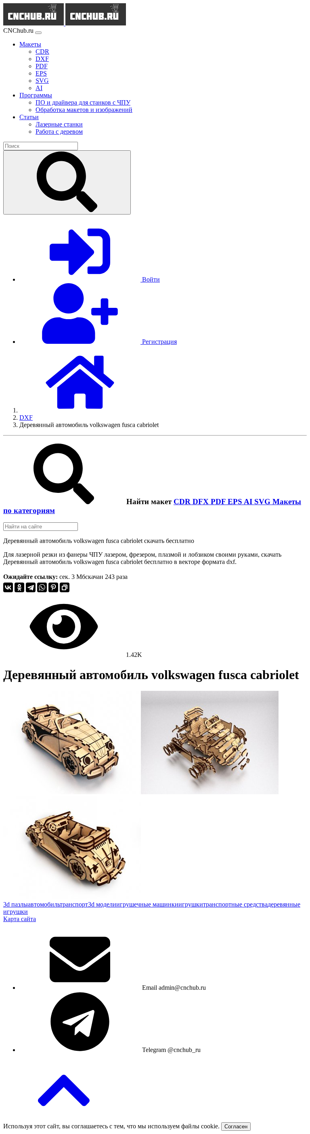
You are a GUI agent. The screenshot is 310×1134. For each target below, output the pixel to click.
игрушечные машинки (147, 904)
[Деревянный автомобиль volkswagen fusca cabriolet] (72, 792)
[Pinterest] (53, 587)
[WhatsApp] (42, 587)
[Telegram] (31, 587)
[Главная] (79, 410)
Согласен (235, 1126)
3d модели (102, 904)
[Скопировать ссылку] (64, 587)
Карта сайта (19, 918)
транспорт (74, 904)
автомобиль (44, 904)
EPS (236, 501)
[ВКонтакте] (8, 587)
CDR (183, 501)
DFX (202, 501)
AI (249, 501)
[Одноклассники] (19, 587)
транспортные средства (235, 904)
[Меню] (38, 33)
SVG (263, 501)
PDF (219, 501)
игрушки (190, 904)
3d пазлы (15, 904)
